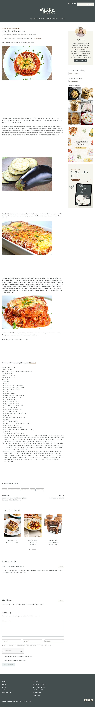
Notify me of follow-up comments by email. (17, 656)
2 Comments (32, 34)
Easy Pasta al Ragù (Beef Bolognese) (32, 542)
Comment (6, 621)
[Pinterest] (75, 3)
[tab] (29, 549)
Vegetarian (16, 28)
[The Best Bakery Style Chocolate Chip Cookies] (74, 106)
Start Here (33, 18)
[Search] (90, 73)
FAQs (3, 690)
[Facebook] (68, 3)
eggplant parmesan (14, 489)
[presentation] (12, 525)
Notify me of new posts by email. (14, 660)
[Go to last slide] (6, 531)
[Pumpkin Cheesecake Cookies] (74, 118)
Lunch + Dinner (6, 28)
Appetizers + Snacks (39, 684)
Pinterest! (32, 363)
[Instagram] (72, 3)
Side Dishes (37, 692)
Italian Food (25, 489)
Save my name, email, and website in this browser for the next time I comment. (27, 645)
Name (4, 641)
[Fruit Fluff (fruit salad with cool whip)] (87, 118)
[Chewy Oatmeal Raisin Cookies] (87, 93)
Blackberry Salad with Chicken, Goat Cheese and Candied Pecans (14, 498)
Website (48, 641)
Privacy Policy (6, 692)
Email (26, 641)
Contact (4, 687)
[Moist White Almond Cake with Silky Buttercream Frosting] (87, 106)
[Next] (59, 531)
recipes (32, 489)
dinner (5, 489)
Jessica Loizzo (7, 34)
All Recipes (42, 18)
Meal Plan (36, 695)
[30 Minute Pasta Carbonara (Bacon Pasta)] (74, 93)
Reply (61, 566)
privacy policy (38, 38)
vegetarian (40, 489)
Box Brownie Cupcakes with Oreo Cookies (53, 542)
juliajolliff (5, 600)
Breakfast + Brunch (39, 687)
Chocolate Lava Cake (57, 497)
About (4, 684)
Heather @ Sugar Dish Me (12, 566)
